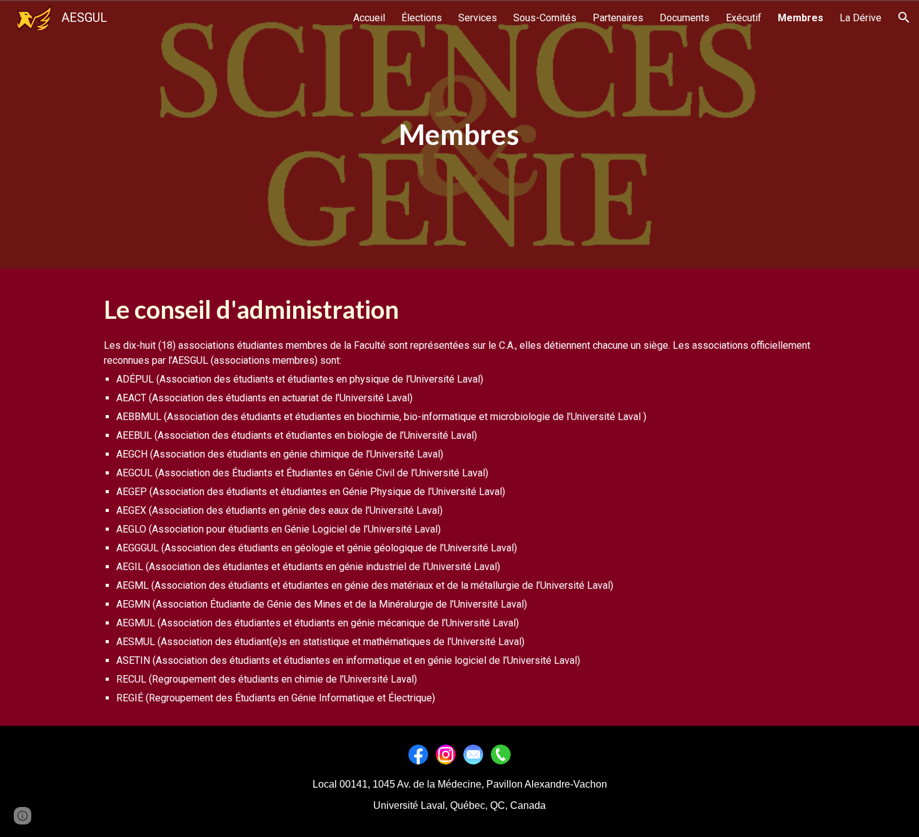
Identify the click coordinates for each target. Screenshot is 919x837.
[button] (904, 18)
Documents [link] (685, 18)
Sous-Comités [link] (544, 18)
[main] (459, 134)
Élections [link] (421, 18)
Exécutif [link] (743, 18)
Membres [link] (800, 18)
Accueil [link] (369, 18)
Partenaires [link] (618, 18)
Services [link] (477, 18)
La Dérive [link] (860, 18)
